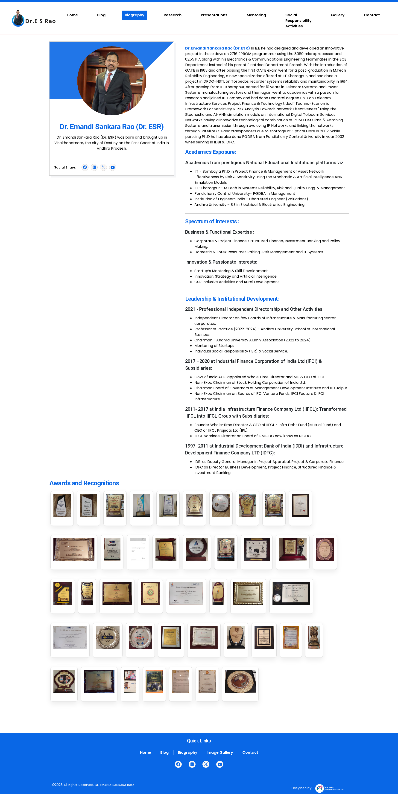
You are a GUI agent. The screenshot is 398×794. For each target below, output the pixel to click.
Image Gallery (220, 752)
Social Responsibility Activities (298, 20)
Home (72, 15)
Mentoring (256, 15)
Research (172, 15)
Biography (134, 15)
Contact (372, 15)
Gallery (338, 15)
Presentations (214, 15)
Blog (101, 15)
